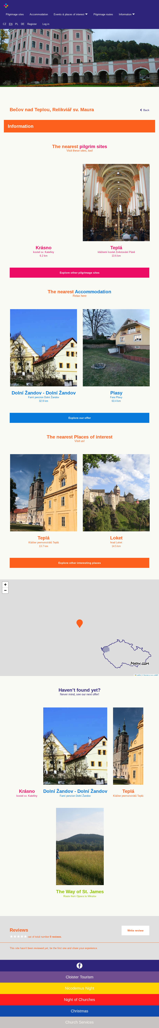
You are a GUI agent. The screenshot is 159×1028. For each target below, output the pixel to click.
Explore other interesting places (79, 562)
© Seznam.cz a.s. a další (150, 675)
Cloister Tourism (79, 977)
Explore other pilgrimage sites (79, 272)
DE (22, 24)
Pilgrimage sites (15, 14)
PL (16, 24)
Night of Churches (79, 999)
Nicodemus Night (79, 988)
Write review (135, 930)
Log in (45, 24)
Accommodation (39, 14)
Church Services (79, 1022)
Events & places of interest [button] (69, 14)
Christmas (79, 1011)
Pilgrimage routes (103, 14)
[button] (79, 623)
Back (146, 110)
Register (32, 24)
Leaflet (138, 675)
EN (10, 24)
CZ (4, 24)
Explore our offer (79, 417)
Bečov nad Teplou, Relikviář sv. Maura (52, 109)
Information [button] (125, 14)
